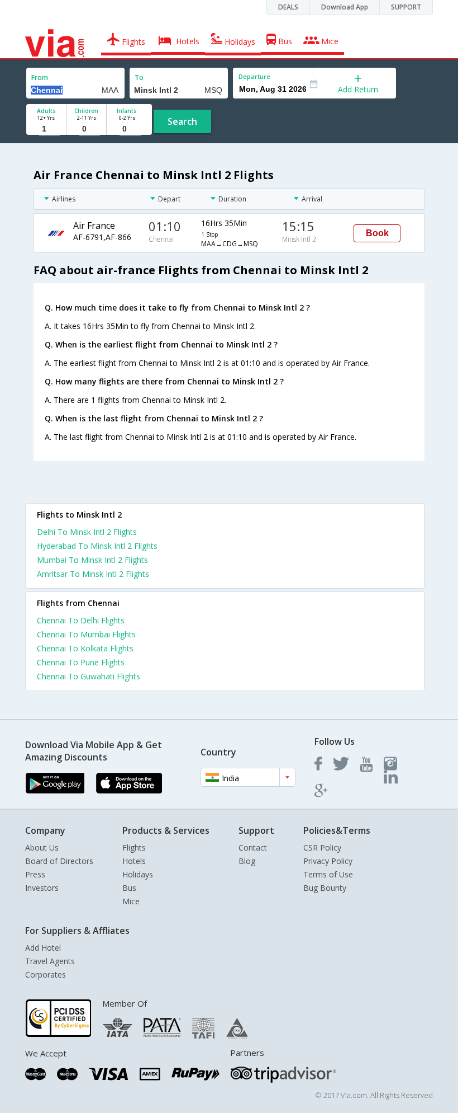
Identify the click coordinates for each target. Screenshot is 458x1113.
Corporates (45, 974)
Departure (254, 76)
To (139, 77)
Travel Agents (50, 961)
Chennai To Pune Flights (81, 662)
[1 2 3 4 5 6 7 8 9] (46, 129)
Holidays (137, 874)
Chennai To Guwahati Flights (88, 676)
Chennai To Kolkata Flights (85, 648)
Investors (42, 887)
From (39, 77)
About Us (42, 847)
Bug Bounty (324, 887)
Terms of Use (328, 874)
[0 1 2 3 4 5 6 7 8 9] (86, 129)
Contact (252, 847)
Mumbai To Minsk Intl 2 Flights (92, 560)
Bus (129, 887)
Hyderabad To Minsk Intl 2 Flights (97, 546)
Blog (246, 861)
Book (377, 233)
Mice (131, 901)
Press (35, 874)
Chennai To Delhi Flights (81, 620)
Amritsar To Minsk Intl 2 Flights (93, 574)
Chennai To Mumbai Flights (86, 634)
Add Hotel (43, 947)
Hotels (134, 861)
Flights (134, 847)
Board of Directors (59, 861)
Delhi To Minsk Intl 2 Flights (87, 532)
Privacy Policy (327, 861)
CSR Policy (322, 847)
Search (182, 121)
